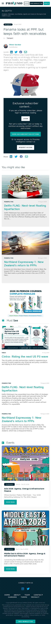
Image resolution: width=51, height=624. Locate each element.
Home (7, 595)
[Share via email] (25, 52)
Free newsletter (25, 621)
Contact (38, 595)
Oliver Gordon (15, 45)
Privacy (35, 597)
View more (10, 502)
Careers (12, 597)
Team (27, 595)
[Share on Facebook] (20, 52)
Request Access (25, 147)
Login (25, 118)
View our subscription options (25, 134)
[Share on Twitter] (16, 52)
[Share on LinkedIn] (11, 52)
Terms (24, 597)
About (17, 595)
